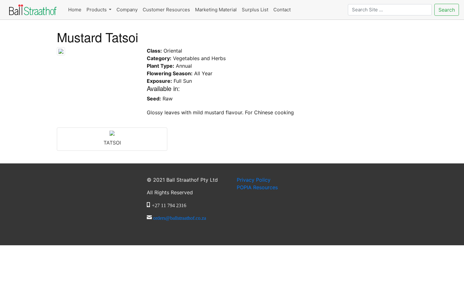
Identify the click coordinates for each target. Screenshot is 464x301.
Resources (257, 187)
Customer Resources (166, 10)
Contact (282, 10)
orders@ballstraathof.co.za (179, 217)
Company (127, 10)
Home (74, 10)
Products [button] (97, 10)
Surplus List (255, 10)
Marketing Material (216, 10)
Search (446, 10)
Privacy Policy (254, 180)
